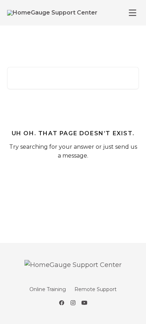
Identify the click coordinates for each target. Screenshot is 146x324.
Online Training (47, 289)
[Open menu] (132, 12)
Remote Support (95, 289)
